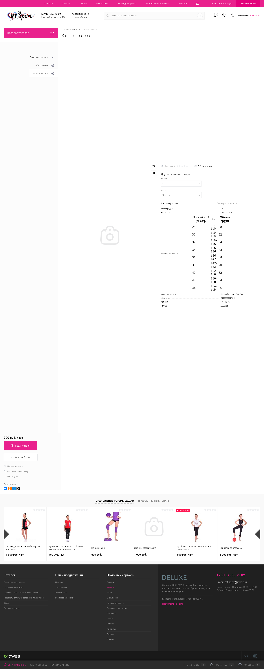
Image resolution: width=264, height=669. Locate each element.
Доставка (184, 3)
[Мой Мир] (14, 488)
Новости (110, 624)
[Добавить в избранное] (153, 166)
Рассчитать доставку (17, 471)
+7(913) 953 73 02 (38, 665)
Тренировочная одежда (14, 582)
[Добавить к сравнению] (153, 173)
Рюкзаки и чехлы (12, 608)
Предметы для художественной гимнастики (24, 598)
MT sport (224, 306)
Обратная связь (16, 665)
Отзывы (110, 634)
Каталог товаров (18, 32)
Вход (214, 3)
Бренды (110, 639)
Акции (84, 3)
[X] (18, 488)
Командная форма (127, 3)
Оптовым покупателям (157, 3)
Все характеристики (227, 203)
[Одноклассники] (10, 488)
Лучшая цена (61, 592)
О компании (102, 3)
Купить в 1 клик (22, 457)
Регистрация (225, 3)
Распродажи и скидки (65, 598)
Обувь (6, 603)
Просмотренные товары (154, 500)
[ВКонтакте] (5, 488)
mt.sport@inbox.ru (236, 582)
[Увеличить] (109, 235)
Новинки (59, 582)
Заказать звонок (248, 3)
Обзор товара (41, 65)
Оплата (110, 618)
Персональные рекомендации (114, 500)
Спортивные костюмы (14, 587)
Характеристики (40, 73)
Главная (48, 3)
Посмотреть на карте (172, 604)
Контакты (111, 629)
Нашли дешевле (15, 466)
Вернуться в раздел (39, 57)
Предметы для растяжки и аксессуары (21, 592)
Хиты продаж (61, 587)
